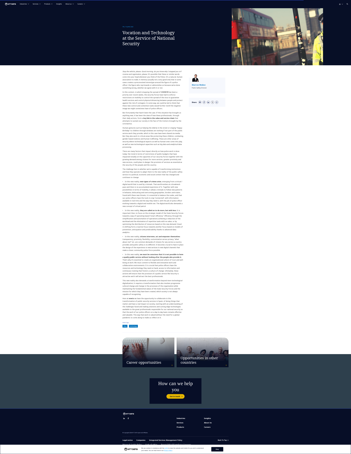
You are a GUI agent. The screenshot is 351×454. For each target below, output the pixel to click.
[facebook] (204, 102)
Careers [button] (80, 4)
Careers (207, 427)
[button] (347, 3)
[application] (175, 449)
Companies (140, 440)
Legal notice (127, 440)
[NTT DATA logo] (8, 4)
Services (180, 423)
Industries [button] (23, 4)
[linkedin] (208, 102)
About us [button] (68, 4)
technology (133, 326)
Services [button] (35, 4)
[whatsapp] (216, 102)
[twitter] (212, 102)
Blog (125, 326)
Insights (59, 4)
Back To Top (222, 440)
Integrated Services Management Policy (165, 440)
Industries (181, 418)
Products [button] (47, 4)
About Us (208, 423)
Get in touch (175, 396)
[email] (199, 102)
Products (180, 427)
